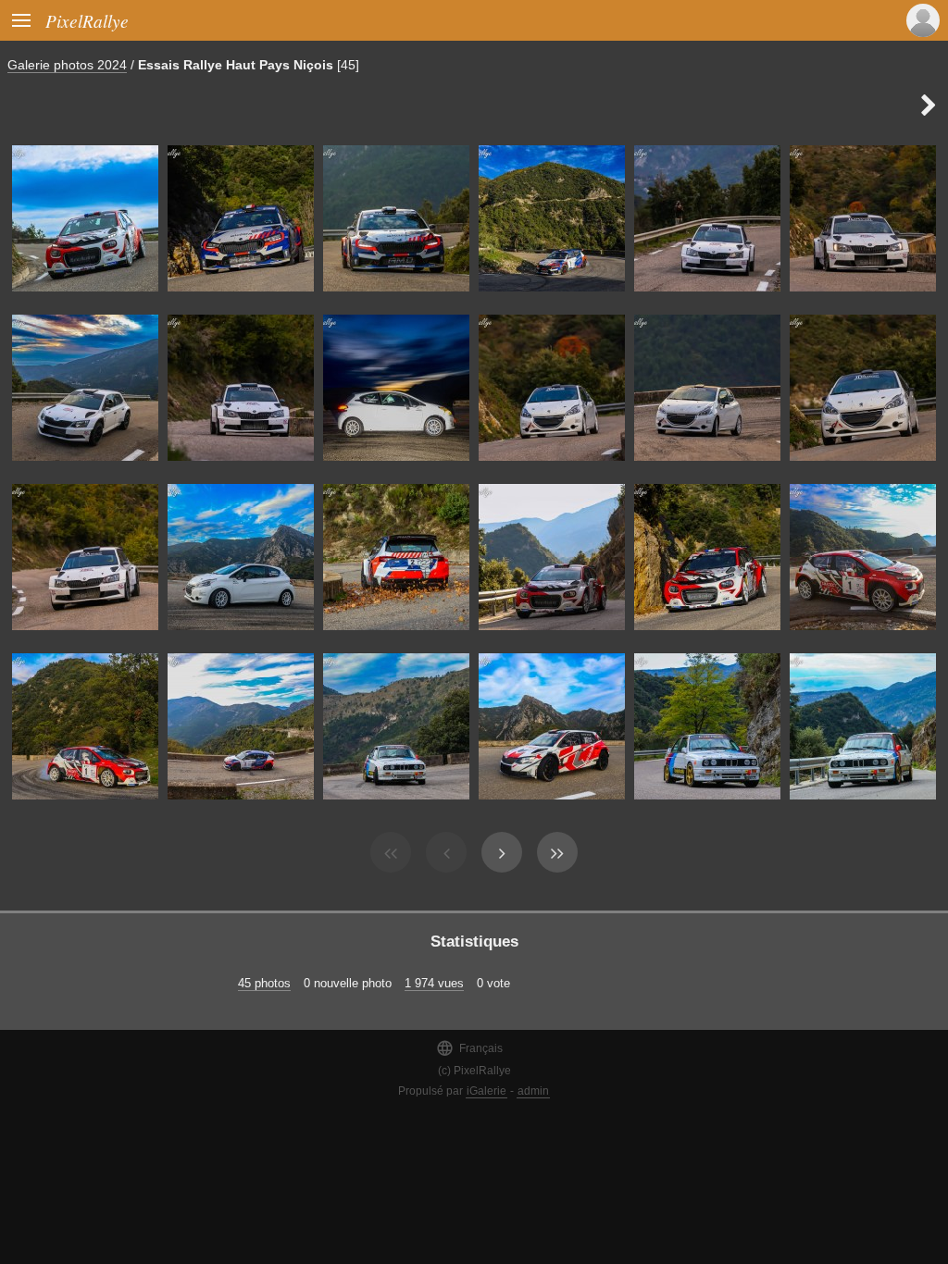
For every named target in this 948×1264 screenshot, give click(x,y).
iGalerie (486, 1091)
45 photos (264, 983)
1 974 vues (434, 983)
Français (469, 1048)
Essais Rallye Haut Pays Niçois (235, 64)
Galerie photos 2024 (67, 64)
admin (533, 1091)
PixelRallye (87, 20)
